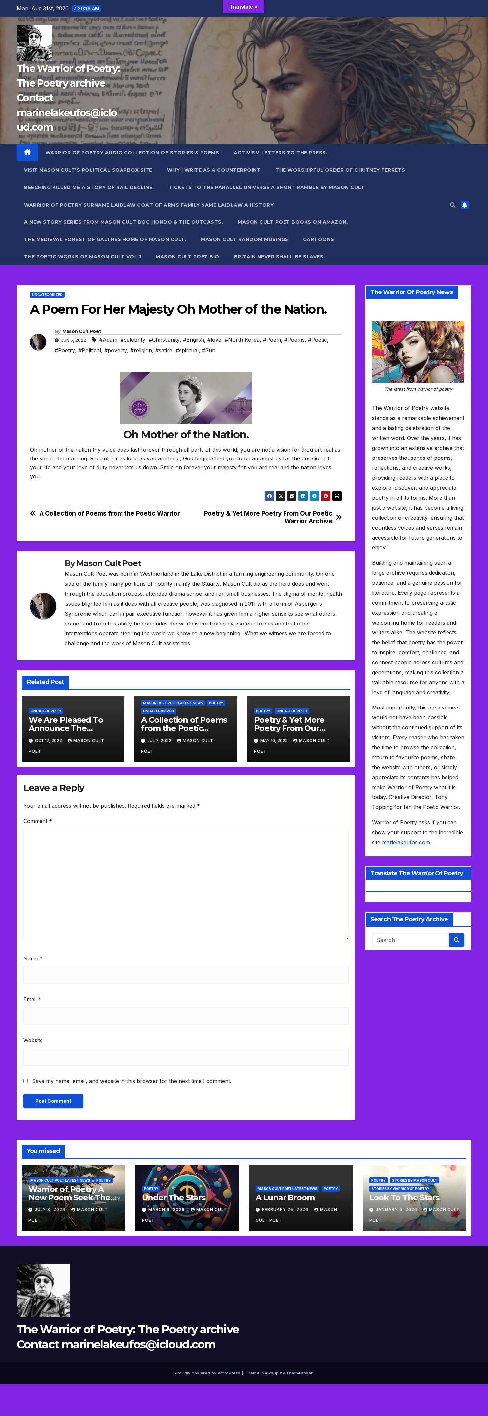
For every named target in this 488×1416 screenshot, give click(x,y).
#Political (89, 350)
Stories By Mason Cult (414, 1180)
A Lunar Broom (285, 1197)
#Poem (272, 339)
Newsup (270, 1372)
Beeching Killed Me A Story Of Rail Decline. (89, 187)
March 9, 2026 (167, 1209)
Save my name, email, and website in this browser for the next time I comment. (131, 1081)
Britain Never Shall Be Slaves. (279, 257)
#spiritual (187, 350)
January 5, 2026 (397, 1209)
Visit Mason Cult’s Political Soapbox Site (88, 170)
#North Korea (242, 339)
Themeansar (299, 1372)
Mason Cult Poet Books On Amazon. (293, 222)
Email (32, 999)
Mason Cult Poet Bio (187, 257)
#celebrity (133, 339)
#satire (163, 350)
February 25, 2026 (286, 1209)
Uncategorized (47, 295)
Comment (37, 821)
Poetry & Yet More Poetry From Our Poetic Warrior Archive (268, 517)
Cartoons (318, 239)
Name (33, 958)
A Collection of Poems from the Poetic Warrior (110, 513)
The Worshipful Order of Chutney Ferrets (340, 170)
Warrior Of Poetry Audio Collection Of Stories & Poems (132, 153)
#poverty (115, 350)
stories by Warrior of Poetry (400, 1189)
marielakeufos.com (407, 842)
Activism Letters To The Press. (280, 153)
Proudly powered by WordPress (208, 1372)
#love (214, 339)
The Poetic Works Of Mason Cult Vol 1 (82, 257)
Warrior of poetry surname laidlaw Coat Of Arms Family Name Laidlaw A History (149, 205)
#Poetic (317, 339)
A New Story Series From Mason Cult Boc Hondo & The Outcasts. (123, 222)
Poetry (216, 703)
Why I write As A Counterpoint (214, 170)
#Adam (108, 339)
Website (33, 1040)
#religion (141, 350)
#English (193, 339)
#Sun (208, 350)
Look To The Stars (404, 1197)
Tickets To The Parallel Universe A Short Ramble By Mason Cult (267, 187)
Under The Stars (173, 1197)
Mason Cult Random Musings (244, 239)
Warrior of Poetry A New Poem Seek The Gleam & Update (69, 1197)
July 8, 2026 (51, 1209)
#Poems (294, 339)
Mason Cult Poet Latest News (173, 703)
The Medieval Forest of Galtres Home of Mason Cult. (105, 239)
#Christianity (164, 339)
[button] (452, 205)
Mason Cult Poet (81, 331)
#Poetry (65, 350)
